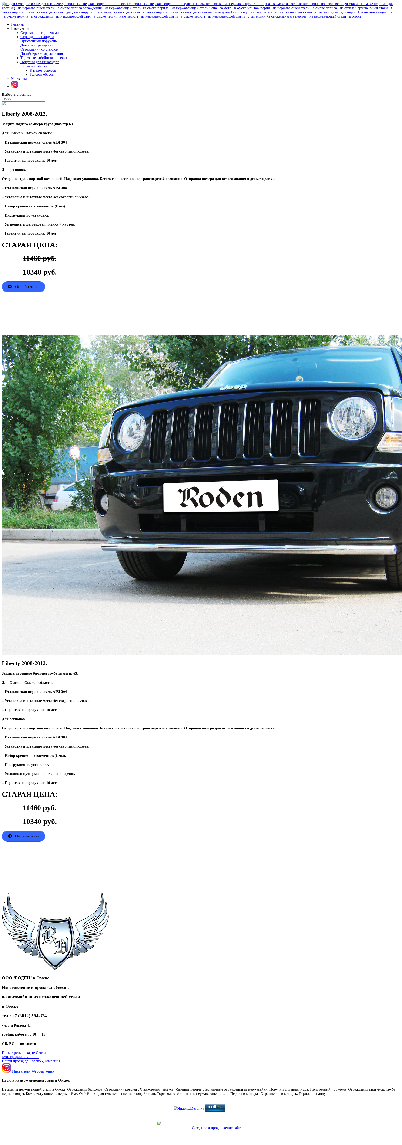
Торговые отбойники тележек (44, 58)
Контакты (19, 79)
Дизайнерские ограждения (41, 54)
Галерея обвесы (42, 74)
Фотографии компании (20, 1057)
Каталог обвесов (43, 70)
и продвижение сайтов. (226, 1128)
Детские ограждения (36, 45)
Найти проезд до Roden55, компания (31, 1061)
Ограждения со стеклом (39, 49)
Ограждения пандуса (37, 37)
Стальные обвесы (34, 66)
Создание (199, 1128)
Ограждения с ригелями (39, 33)
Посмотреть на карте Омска (24, 1053)
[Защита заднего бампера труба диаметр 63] (4, 104)
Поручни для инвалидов (39, 62)
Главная (17, 24)
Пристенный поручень (38, 41)
